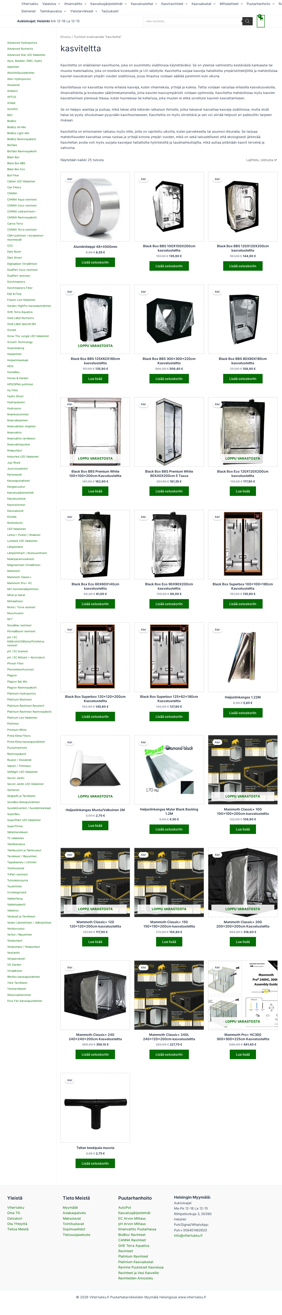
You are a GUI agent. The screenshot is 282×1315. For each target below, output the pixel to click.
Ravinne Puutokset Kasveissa (141, 1267)
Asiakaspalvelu (74, 1213)
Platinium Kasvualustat (135, 1262)
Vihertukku (29, 4)
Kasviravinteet (172, 4)
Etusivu (65, 37)
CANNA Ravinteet (132, 1240)
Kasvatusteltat (142, 4)
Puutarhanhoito (258, 4)
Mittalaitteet (229, 4)
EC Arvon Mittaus (132, 1218)
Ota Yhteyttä (17, 1224)
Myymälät (70, 1207)
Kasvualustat (201, 4)
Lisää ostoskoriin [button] (95, 262)
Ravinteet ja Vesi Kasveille (138, 1273)
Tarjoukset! (109, 11)
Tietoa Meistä (17, 1229)
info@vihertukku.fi (188, 1235)
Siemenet (28, 11)
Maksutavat (72, 1218)
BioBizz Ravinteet (132, 1235)
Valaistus (49, 4)
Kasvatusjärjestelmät (106, 4)
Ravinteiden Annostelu (135, 1278)
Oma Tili (13, 1213)
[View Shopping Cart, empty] (261, 21)
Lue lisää (95, 379)
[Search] (247, 21)
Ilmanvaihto (73, 4)
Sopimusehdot (74, 1229)
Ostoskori (14, 1218)
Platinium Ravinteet (133, 1256)
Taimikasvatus (51, 11)
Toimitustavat (73, 1224)
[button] (58, 3)
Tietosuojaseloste (76, 1235)
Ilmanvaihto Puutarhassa (137, 1229)
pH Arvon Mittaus (132, 1224)
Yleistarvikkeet (81, 11)
